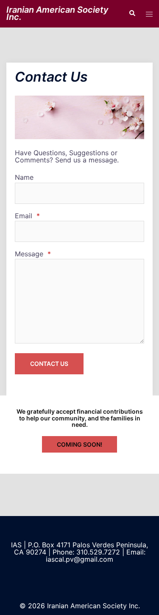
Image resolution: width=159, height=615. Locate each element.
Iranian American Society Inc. (57, 13)
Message (33, 254)
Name (24, 177)
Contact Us (49, 363)
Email (27, 216)
